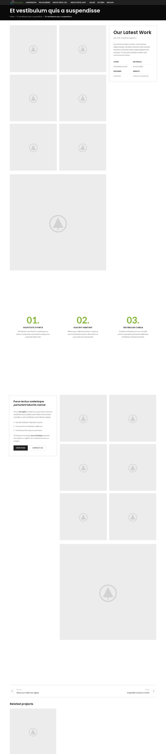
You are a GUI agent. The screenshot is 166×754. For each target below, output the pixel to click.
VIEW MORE (20, 448)
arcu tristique (36, 435)
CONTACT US (37, 448)
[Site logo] (17, 2)
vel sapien (22, 412)
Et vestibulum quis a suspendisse (29, 16)
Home (12, 16)
